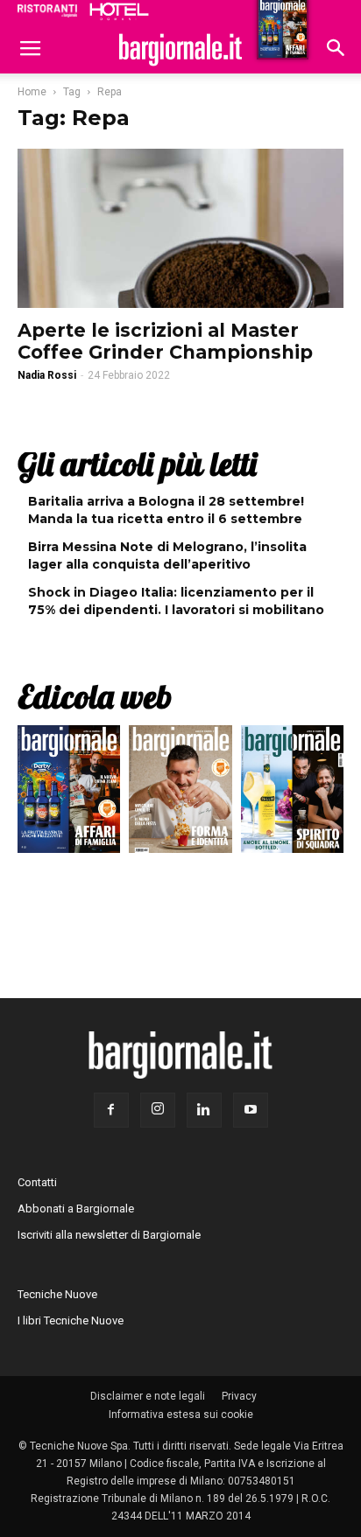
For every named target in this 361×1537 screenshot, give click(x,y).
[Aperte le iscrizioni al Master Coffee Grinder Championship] (180, 228)
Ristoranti (47, 10)
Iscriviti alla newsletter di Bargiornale (109, 1234)
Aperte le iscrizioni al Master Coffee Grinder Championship (165, 341)
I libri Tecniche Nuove (71, 1320)
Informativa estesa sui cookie (181, 1414)
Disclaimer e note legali (147, 1396)
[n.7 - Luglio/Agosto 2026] (69, 793)
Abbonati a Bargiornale (76, 1208)
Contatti (37, 1182)
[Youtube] (250, 1110)
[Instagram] (157, 1110)
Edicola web (95, 696)
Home (32, 92)
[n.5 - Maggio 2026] (292, 793)
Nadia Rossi (47, 375)
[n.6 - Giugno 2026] (180, 793)
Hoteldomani (119, 11)
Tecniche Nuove (57, 1294)
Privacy (239, 1396)
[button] (336, 49)
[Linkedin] (204, 1110)
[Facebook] (111, 1110)
